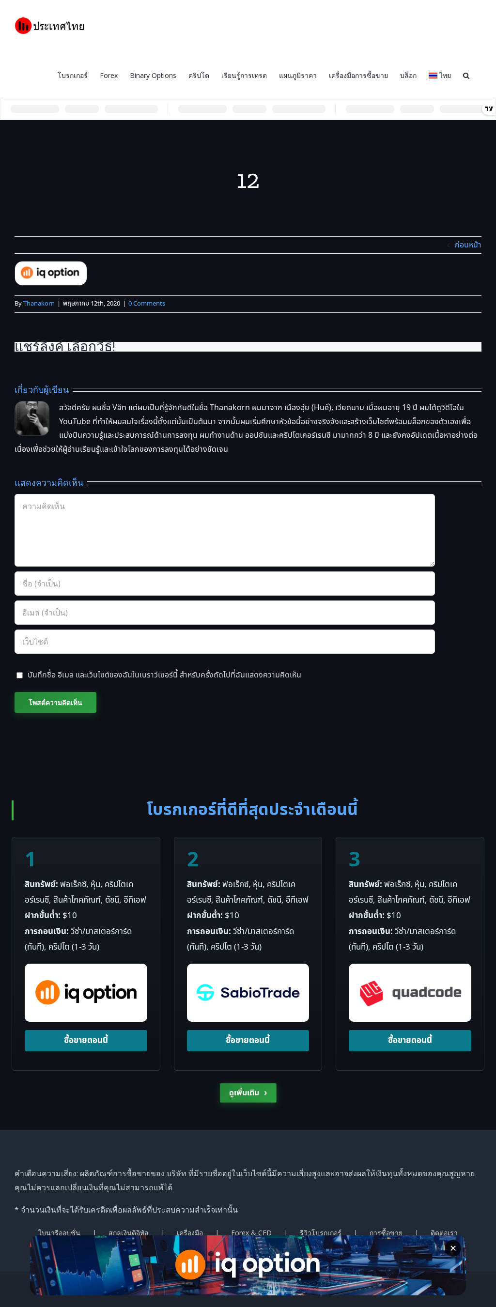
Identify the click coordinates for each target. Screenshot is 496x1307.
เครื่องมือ (190, 1232)
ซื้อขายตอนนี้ (86, 1040)
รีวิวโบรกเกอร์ (320, 1232)
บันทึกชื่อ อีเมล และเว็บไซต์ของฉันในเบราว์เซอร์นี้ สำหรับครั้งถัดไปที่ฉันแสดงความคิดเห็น (164, 675)
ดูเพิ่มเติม (248, 1092)
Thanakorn (39, 303)
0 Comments (146, 303)
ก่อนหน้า (468, 245)
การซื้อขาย (386, 1232)
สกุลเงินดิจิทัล (128, 1232)
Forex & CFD (251, 1232)
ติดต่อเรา (444, 1232)
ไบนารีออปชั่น (59, 1232)
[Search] (466, 74)
